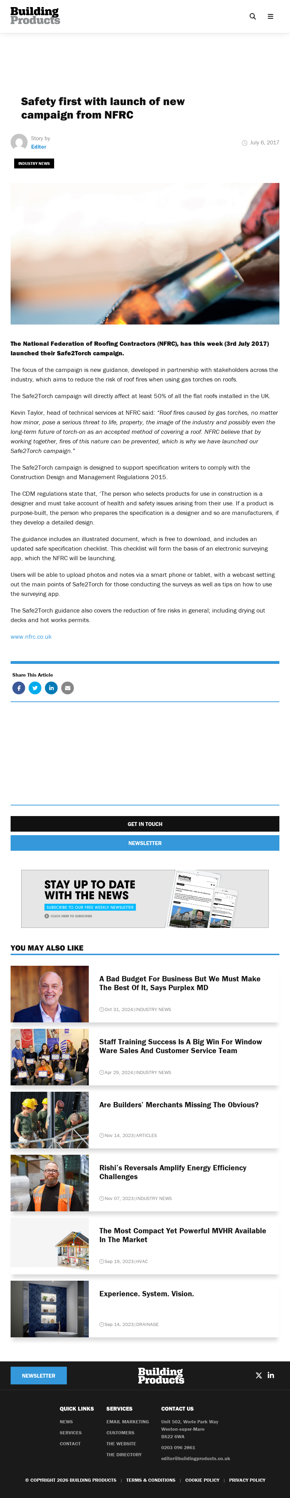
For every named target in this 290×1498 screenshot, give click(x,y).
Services (71, 1432)
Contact (70, 1443)
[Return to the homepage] (35, 15)
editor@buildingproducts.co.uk (195, 1458)
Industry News (34, 163)
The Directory (123, 1454)
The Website (121, 1443)
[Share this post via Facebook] (18, 688)
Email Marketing (127, 1421)
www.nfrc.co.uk (31, 636)
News (66, 1421)
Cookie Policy (202, 1480)
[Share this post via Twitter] (35, 688)
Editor (38, 146)
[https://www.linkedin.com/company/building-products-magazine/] (271, 1375)
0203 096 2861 (178, 1447)
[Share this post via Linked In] (51, 688)
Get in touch (145, 823)
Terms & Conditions (150, 1480)
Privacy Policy (247, 1480)
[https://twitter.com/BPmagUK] (258, 1375)
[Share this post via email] (67, 688)
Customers (120, 1432)
